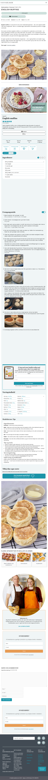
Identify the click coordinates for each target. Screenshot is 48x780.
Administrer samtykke (42, 769)
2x (40, 157)
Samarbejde (40, 757)
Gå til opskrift (24, 13)
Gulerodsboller (24, 563)
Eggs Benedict (23, 455)
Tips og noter (33, 146)
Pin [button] (25, 134)
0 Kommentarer (14, 16)
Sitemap (39, 764)
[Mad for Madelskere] (7, 3)
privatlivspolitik (35, 385)
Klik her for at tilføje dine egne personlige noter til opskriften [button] (14, 471)
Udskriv (25, 131)
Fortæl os (16, 476)
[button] (3, 121)
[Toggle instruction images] (44, 212)
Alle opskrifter (29, 754)
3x (42, 157)
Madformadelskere (5, 7)
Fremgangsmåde (14, 146)
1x (38, 157)
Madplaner (29, 760)
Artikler (28, 763)
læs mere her (31, 654)
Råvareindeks (29, 757)
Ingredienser (6, 146)
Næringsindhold (24, 146)
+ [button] (12, 153)
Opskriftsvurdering (5, 670)
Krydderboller (39, 563)
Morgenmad (11, 7)
